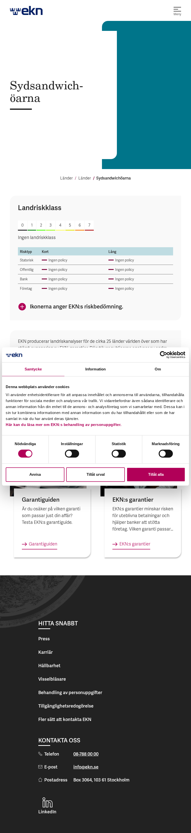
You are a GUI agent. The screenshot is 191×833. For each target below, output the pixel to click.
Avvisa (35, 474)
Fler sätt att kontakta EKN (64, 719)
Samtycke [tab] (33, 369)
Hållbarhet (49, 665)
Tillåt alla (156, 474)
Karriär (45, 652)
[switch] (72, 454)
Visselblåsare (52, 679)
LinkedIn (47, 812)
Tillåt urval (96, 474)
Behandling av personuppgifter (70, 692)
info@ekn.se (85, 767)
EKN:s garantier (134, 544)
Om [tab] (158, 369)
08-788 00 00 (85, 754)
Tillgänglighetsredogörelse (66, 706)
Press (44, 639)
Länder (66, 178)
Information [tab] (95, 369)
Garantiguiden (43, 544)
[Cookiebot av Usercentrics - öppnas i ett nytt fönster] (163, 354)
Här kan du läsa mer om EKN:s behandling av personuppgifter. (64, 424)
